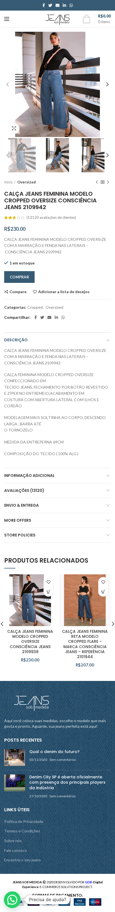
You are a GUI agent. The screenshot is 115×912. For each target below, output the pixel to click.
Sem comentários (62, 759)
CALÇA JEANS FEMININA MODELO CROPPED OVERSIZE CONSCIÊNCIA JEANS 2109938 (30, 641)
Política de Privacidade (23, 821)
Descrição (16, 340)
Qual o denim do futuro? (54, 751)
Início (8, 182)
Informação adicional (29, 475)
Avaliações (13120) (24, 490)
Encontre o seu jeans (22, 859)
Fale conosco (15, 850)
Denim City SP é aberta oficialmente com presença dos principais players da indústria (67, 782)
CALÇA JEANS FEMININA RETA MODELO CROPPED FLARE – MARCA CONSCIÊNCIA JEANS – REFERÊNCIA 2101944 (85, 644)
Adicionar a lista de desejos (64, 292)
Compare (18, 292)
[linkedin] (64, 5)
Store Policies (19, 535)
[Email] (57, 5)
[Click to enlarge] (14, 128)
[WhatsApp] (71, 5)
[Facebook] (44, 5)
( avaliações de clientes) (51, 217)
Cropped (35, 307)
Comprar (19, 277)
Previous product (97, 182)
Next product (108, 182)
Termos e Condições (22, 830)
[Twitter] (50, 5)
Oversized (26, 182)
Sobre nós (13, 840)
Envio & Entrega (21, 505)
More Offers (17, 520)
